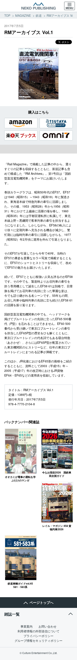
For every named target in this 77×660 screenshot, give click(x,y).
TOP (7, 15)
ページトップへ (41, 602)
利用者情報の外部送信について (38, 631)
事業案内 (27, 626)
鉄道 (39, 15)
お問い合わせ (47, 626)
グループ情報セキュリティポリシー (38, 640)
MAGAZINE (23, 15)
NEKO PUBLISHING (38, 6)
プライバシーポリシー (38, 636)
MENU (69, 8)
